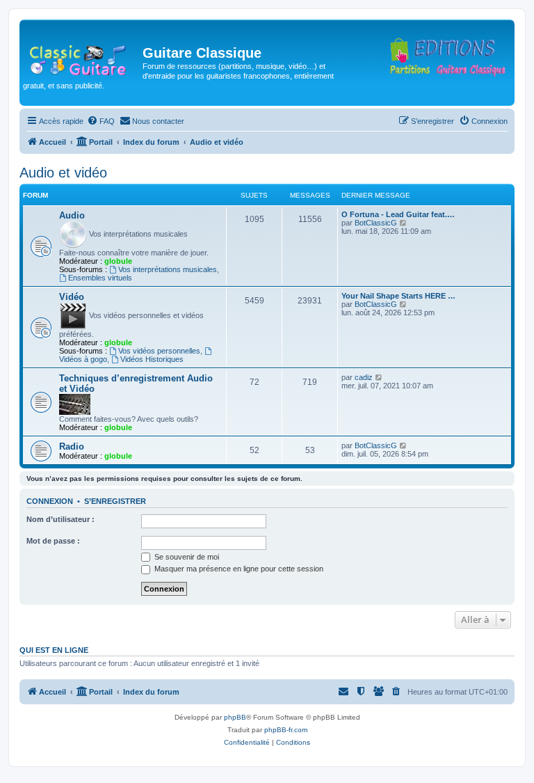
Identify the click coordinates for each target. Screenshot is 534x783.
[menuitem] (101, 121)
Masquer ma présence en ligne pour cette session (237, 568)
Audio (72, 215)
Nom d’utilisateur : (60, 519)
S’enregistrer (115, 501)
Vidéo (71, 297)
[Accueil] (83, 57)
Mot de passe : (53, 541)
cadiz (364, 377)
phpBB (235, 717)
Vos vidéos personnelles (159, 351)
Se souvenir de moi (185, 557)
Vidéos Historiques (152, 359)
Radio (71, 446)
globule (118, 261)
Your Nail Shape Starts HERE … (398, 296)
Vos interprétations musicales (167, 269)
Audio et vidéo (63, 172)
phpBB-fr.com (285, 730)
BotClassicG (376, 223)
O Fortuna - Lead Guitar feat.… (398, 214)
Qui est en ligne (53, 650)
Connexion (49, 501)
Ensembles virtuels (100, 278)
